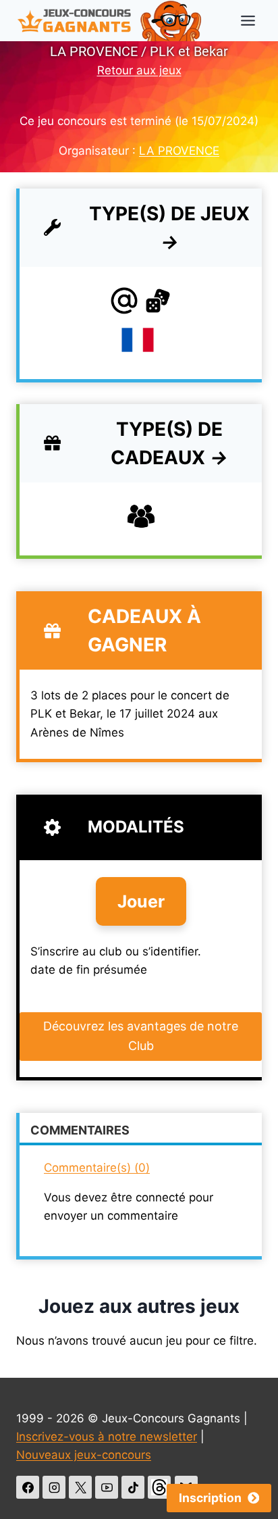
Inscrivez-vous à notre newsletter (106, 1436)
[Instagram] (54, 1487)
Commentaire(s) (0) (97, 1167)
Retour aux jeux (139, 70)
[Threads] (159, 1487)
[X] (80, 1487)
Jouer (141, 901)
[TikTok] (132, 1487)
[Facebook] (27, 1487)
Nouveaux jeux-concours (83, 1455)
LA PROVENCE (179, 150)
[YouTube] (106, 1487)
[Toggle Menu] (248, 20)
